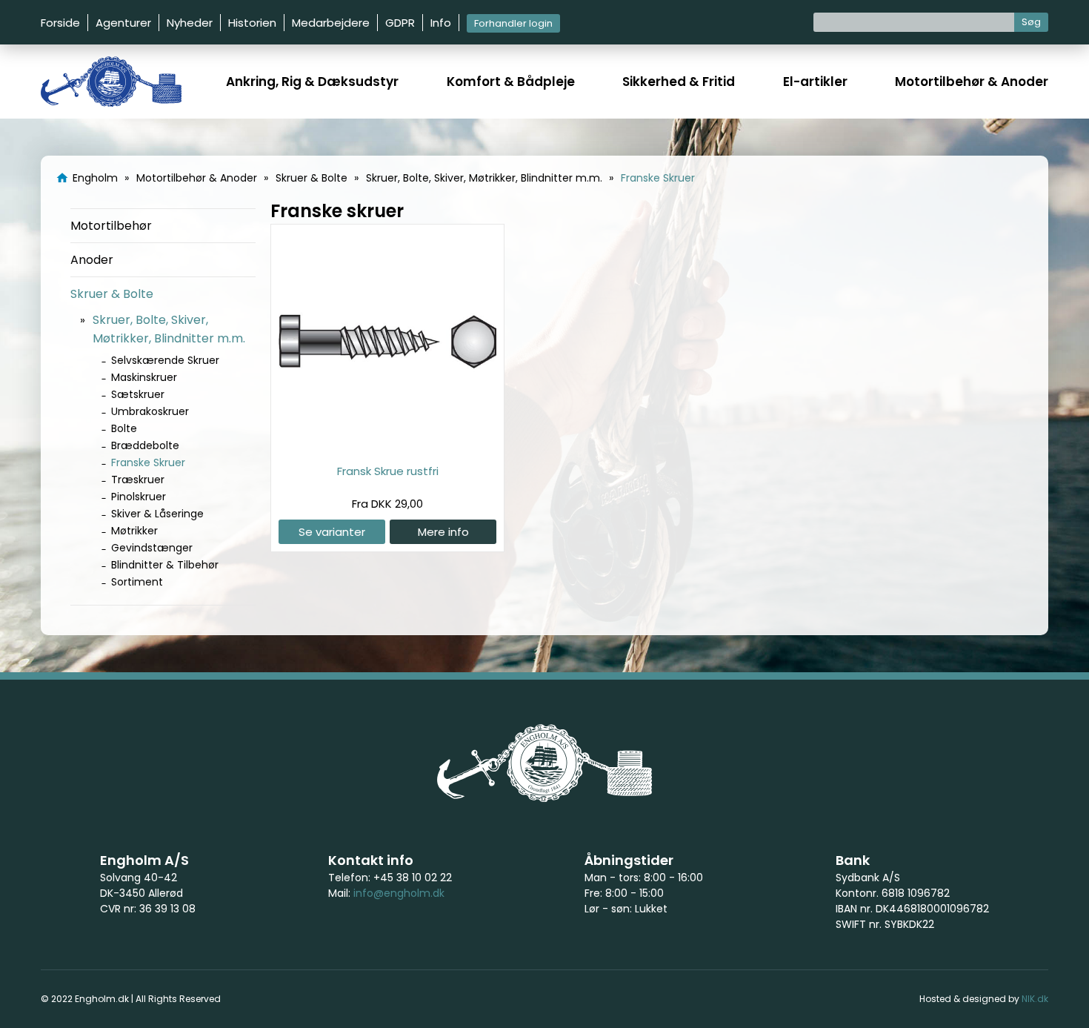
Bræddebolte (145, 445)
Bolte (124, 428)
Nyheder (190, 22)
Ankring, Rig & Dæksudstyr (312, 81)
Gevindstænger (152, 547)
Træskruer (137, 479)
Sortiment (137, 581)
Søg (1031, 22)
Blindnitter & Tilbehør (165, 564)
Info (440, 22)
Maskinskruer (144, 377)
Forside (60, 22)
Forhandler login (513, 23)
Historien (252, 22)
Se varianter (332, 532)
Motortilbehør (111, 225)
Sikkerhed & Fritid (678, 81)
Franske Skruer (148, 462)
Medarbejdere (331, 22)
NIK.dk (1035, 998)
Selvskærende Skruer (165, 360)
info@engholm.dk (398, 893)
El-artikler (815, 81)
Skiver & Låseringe (157, 513)
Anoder (91, 259)
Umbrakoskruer (150, 411)
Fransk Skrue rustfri (388, 471)
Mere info (443, 532)
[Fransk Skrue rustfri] (387, 446)
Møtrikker (134, 530)
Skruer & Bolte (111, 293)
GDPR (400, 22)
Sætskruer (137, 394)
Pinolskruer (138, 496)
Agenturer (123, 22)
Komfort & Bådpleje (511, 81)
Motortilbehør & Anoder (971, 81)
